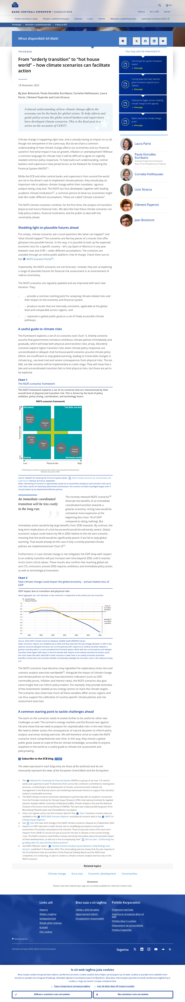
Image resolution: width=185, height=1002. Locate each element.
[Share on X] (136, 41)
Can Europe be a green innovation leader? (147, 64)
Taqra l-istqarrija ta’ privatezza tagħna (72, 986)
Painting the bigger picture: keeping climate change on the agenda (147, 104)
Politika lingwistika (122, 930)
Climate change (57, 874)
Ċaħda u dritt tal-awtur (87, 910)
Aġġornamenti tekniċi (87, 914)
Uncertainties (129, 874)
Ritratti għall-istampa (51, 923)
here (82, 813)
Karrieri (167, 12)
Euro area (77, 874)
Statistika (78, 19)
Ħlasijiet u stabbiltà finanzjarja (56, 19)
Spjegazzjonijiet (48, 919)
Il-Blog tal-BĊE (61, 25)
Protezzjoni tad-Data (122, 910)
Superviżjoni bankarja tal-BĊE (153, 19)
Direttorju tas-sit (20, 939)
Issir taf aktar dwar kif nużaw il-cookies (115, 986)
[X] (135, 949)
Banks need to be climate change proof (146, 122)
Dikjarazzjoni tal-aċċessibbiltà (127, 926)
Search (160, 5)
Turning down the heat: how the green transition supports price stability (146, 84)
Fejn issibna (46, 932)
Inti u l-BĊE (154, 12)
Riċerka (102, 19)
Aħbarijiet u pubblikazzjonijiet (123, 19)
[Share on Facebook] (145, 41)
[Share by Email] (163, 41)
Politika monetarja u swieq (26, 19)
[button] (164, 5)
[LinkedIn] (142, 949)
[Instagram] (149, 949)
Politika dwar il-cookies (124, 921)
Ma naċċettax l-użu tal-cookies (133, 995)
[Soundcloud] (163, 949)
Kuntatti (44, 927)
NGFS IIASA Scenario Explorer (55, 817)
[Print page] (123, 41)
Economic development (102, 874)
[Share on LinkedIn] (154, 41)
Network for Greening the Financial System (50, 781)
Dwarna (141, 12)
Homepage (16, 25)
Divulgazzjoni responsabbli (90, 919)
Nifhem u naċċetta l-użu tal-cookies (52, 995)
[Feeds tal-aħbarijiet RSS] (170, 949)
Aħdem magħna (48, 914)
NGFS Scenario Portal (39, 259)
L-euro (90, 19)
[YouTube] (156, 949)
